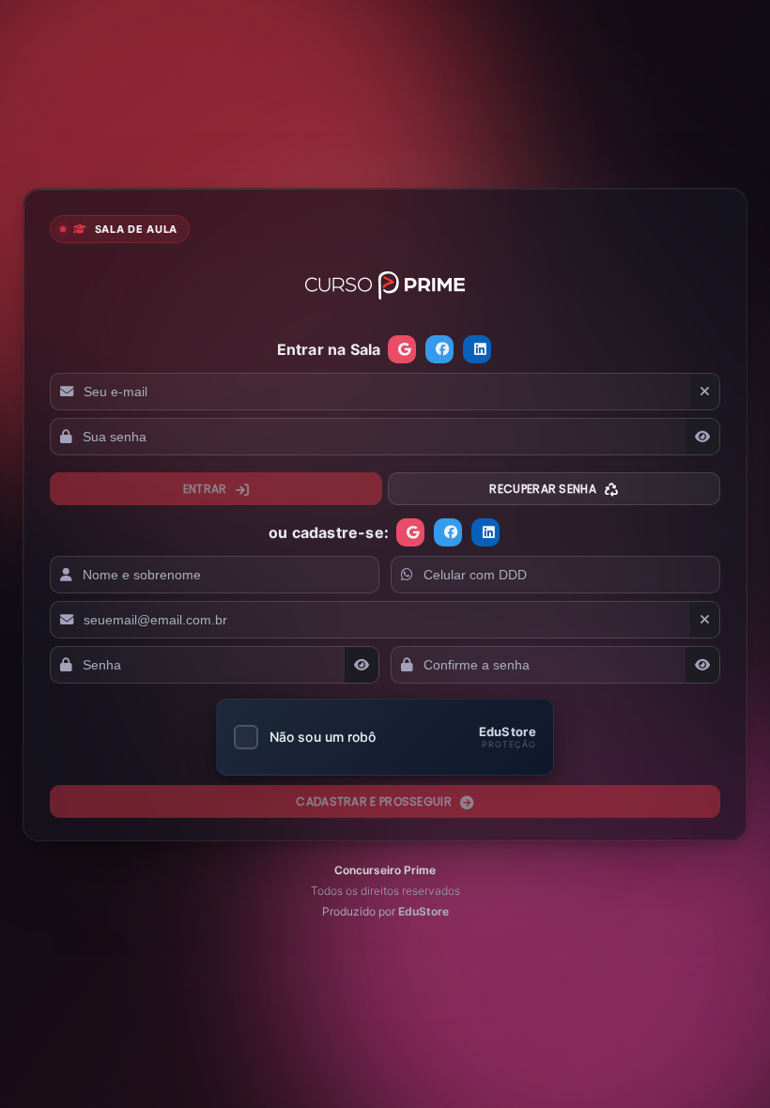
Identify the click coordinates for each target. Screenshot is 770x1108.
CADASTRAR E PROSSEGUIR (375, 801)
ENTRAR (206, 489)
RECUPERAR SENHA (544, 489)
